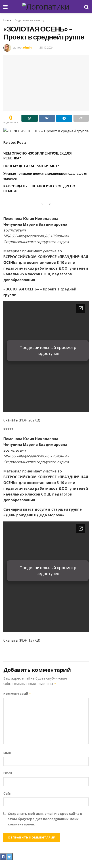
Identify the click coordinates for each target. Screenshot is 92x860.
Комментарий (17, 693)
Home (7, 20)
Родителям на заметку (29, 20)
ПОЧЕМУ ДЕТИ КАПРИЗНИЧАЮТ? (31, 166)
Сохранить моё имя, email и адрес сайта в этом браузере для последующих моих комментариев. (45, 818)
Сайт (7, 793)
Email (7, 773)
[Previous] (42, 204)
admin (27, 47)
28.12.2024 (46, 47)
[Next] (50, 204)
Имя (7, 752)
